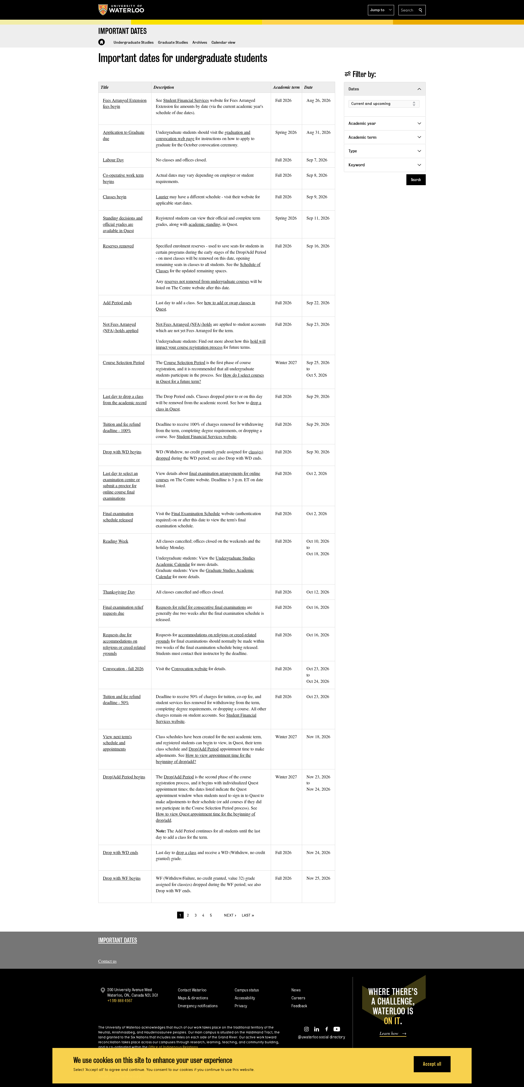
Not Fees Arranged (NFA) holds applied (120, 327)
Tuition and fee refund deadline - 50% (122, 699)
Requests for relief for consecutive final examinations (201, 607)
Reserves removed (118, 246)
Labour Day (113, 160)
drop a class (186, 852)
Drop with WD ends (120, 852)
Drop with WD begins (122, 451)
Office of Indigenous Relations (173, 1047)
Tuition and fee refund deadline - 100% (122, 427)
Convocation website (189, 668)
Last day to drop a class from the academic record (125, 399)
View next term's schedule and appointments (117, 743)
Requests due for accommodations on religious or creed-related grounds (124, 644)
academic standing (204, 224)
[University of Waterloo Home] (121, 9)
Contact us (107, 961)
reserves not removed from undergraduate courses (207, 281)
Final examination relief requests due (123, 610)
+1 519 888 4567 (119, 1000)
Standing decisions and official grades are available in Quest (122, 224)
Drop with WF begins (122, 878)
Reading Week (115, 541)
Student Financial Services (186, 100)
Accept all (432, 1064)
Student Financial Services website (206, 436)
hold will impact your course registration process (211, 344)
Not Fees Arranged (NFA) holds (184, 324)
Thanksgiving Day (119, 592)
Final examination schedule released (118, 516)
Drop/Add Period (204, 749)
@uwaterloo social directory (321, 1037)
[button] (381, 10)
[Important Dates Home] (101, 42)
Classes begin (114, 196)
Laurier (162, 196)
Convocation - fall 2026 (123, 668)
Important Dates (117, 940)
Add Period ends (117, 302)
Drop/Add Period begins (124, 776)
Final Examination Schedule (195, 513)
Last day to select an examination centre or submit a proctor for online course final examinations (121, 485)
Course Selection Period (123, 362)
